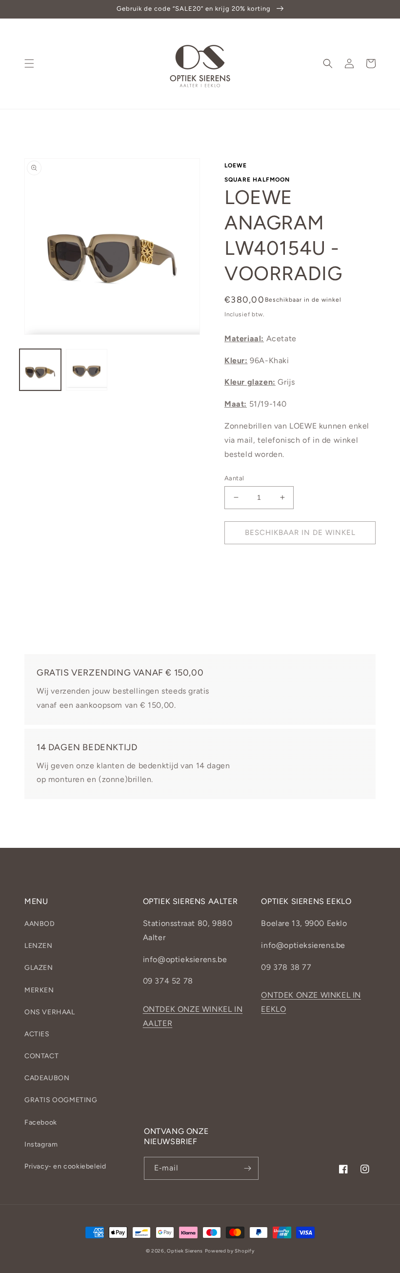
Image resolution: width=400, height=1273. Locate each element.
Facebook (40, 1122)
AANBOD (39, 924)
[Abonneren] (247, 1168)
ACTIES (37, 1034)
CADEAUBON (46, 1078)
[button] (29, 63)
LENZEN (38, 946)
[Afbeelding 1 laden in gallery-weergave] (40, 369)
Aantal (234, 478)
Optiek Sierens (185, 1251)
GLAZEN (38, 968)
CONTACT (41, 1056)
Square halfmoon (257, 179)
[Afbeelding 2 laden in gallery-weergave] (86, 369)
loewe (235, 165)
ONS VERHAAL (49, 1012)
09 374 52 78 (168, 981)
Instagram (41, 1144)
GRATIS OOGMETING (61, 1100)
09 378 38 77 (286, 967)
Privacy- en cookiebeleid (65, 1166)
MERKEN (39, 990)
